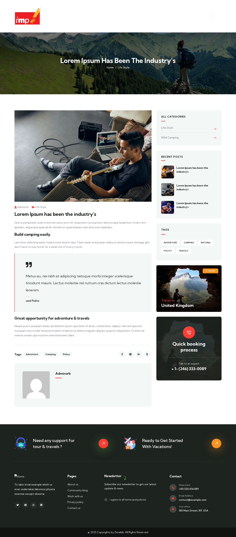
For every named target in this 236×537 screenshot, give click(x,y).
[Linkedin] (41, 505)
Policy (66, 354)
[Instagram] (33, 505)
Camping (50, 354)
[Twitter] (17, 505)
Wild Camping (170, 137)
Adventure (32, 354)
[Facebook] (25, 505)
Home (110, 67)
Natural (206, 243)
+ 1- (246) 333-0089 (189, 368)
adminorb (23, 207)
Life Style (124, 67)
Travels (183, 251)
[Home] (19, 476)
